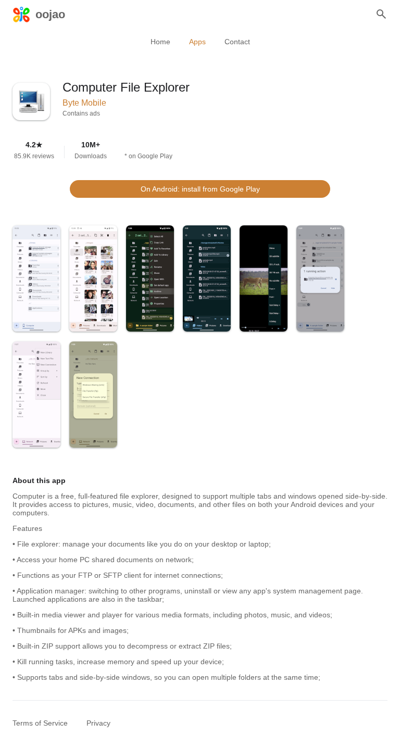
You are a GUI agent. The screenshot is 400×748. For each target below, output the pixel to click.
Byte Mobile (84, 102)
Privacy (98, 723)
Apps (197, 41)
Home (160, 41)
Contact (237, 41)
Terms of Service (40, 723)
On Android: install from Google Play (200, 189)
